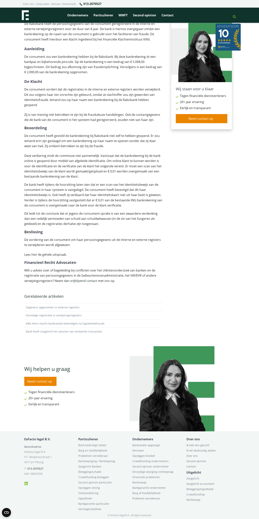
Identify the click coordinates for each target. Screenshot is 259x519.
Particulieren (103, 15)
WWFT (123, 15)
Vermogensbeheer (90, 509)
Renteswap (139, 482)
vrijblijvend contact (83, 281)
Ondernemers (77, 15)
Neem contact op (200, 119)
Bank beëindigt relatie (92, 445)
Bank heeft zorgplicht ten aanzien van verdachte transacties (64, 331)
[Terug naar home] (25, 15)
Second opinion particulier (95, 482)
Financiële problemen (146, 477)
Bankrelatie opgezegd (146, 445)
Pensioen (138, 450)
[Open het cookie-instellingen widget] (6, 512)
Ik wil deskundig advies (201, 450)
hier (34, 254)
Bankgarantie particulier (93, 504)
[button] (233, 15)
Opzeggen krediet (143, 456)
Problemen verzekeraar (93, 456)
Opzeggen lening (89, 488)
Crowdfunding (195, 494)
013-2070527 (92, 4)
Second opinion (144, 15)
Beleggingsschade (89, 472)
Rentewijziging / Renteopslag (96, 461)
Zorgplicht (192, 478)
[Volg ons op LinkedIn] (26, 482)
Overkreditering (88, 493)
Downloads (69, 4)
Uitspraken (43, 4)
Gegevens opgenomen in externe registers (53, 307)
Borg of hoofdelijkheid (146, 493)
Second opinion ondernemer (150, 466)
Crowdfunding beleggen (93, 477)
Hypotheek (85, 498)
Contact (167, 15)
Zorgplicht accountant (200, 484)
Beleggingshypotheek (199, 489)
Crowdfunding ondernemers (150, 461)
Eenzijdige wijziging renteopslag (152, 472)
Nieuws (56, 4)
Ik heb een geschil (197, 445)
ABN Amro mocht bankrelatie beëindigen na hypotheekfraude (65, 323)
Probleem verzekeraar (146, 498)
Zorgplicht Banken (89, 466)
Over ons (28, 4)
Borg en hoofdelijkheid (92, 450)
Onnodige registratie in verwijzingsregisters (54, 315)
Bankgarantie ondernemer (149, 488)
